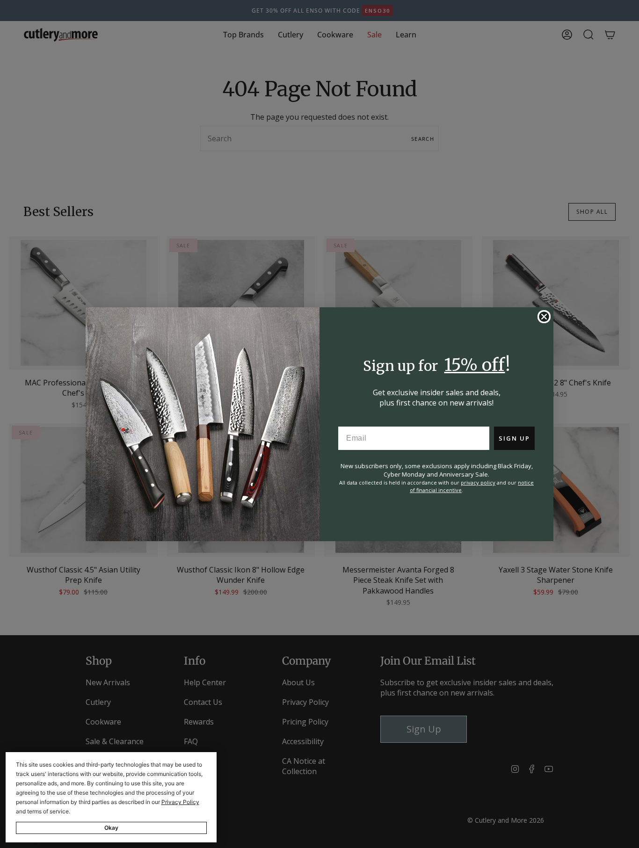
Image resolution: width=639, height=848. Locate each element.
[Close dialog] (544, 316)
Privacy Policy (180, 801)
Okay (111, 827)
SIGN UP (514, 438)
